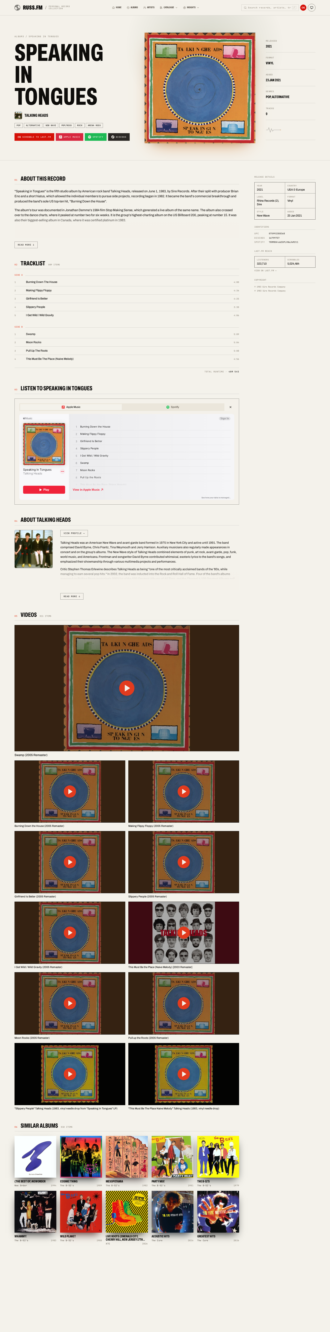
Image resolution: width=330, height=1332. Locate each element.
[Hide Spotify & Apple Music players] (230, 407)
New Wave (51, 125)
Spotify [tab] (175, 407)
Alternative (33, 125)
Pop (19, 125)
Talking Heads (36, 115)
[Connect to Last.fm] (303, 8)
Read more (26, 244)
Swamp (30, 334)
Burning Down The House (41, 281)
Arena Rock (94, 125)
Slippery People (35, 306)
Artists (150, 7)
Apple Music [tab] (73, 407)
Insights (191, 7)
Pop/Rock (66, 125)
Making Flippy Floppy (39, 290)
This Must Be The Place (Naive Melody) (50, 358)
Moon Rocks (33, 342)
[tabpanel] (126, 457)
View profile (74, 533)
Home (118, 7)
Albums (134, 7)
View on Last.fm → (265, 270)
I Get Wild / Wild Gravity (40, 315)
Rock (79, 125)
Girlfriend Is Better (37, 298)
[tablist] (121, 407)
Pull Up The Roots (37, 350)
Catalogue (169, 7)
